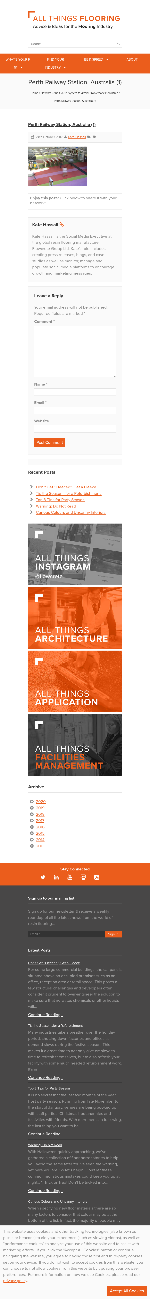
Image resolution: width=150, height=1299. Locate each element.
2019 (40, 808)
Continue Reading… (45, 1014)
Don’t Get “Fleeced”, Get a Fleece (66, 487)
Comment (44, 321)
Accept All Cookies (127, 1290)
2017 (40, 820)
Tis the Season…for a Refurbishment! (69, 493)
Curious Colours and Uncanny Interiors (71, 512)
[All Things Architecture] (75, 618)
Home (34, 93)
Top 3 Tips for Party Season (60, 499)
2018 (40, 814)
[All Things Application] (75, 681)
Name (40, 384)
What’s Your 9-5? (18, 63)
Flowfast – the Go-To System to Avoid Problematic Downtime (79, 93)
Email (40, 402)
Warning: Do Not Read (56, 506)
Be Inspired (93, 59)
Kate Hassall (77, 137)
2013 (40, 846)
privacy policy (15, 1280)
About (132, 59)
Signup (113, 934)
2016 (40, 827)
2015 (40, 833)
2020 (41, 801)
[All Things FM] (75, 745)
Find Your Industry (54, 63)
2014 (40, 839)
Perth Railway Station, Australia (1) (62, 124)
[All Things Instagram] (75, 554)
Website (41, 421)
